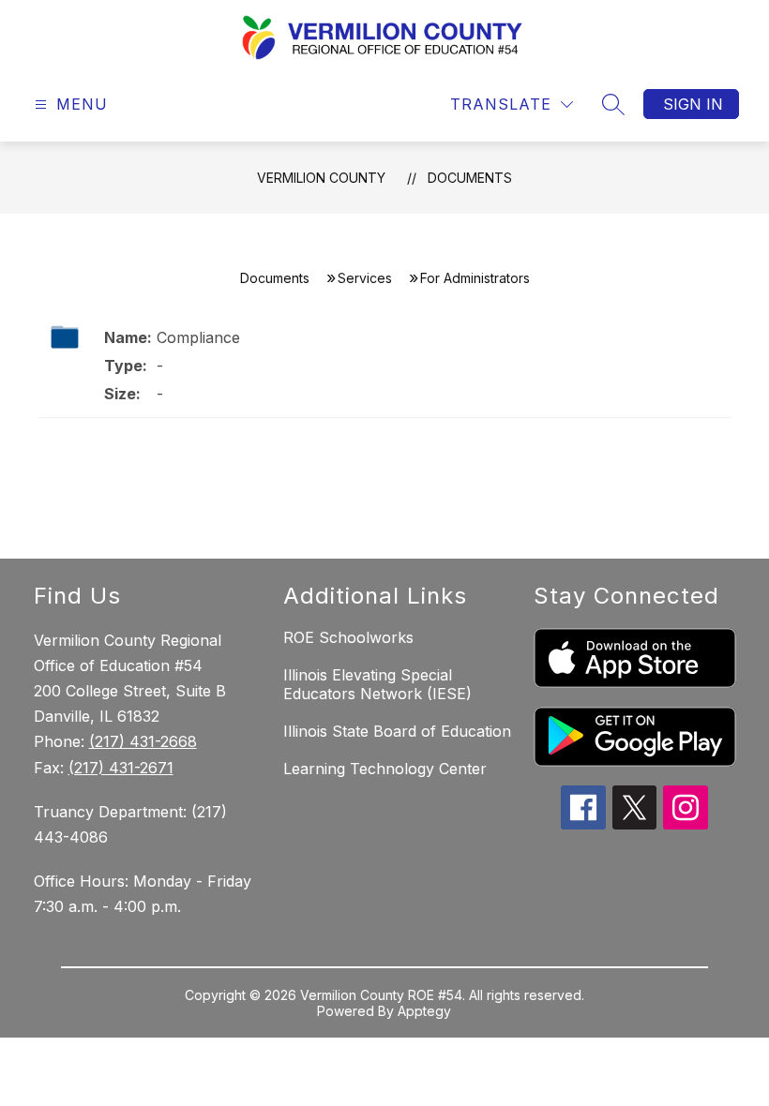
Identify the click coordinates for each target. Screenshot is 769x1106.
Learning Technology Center (385, 768)
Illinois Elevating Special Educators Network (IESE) (377, 684)
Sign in (693, 104)
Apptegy (424, 1011)
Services (365, 278)
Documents (470, 178)
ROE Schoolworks (348, 637)
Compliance (198, 337)
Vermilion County (321, 178)
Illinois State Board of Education (397, 731)
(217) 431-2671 (120, 767)
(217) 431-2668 (143, 741)
